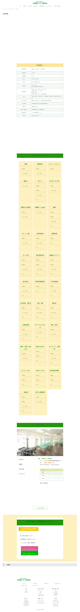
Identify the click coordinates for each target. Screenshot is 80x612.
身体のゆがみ (40, 346)
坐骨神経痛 (40, 233)
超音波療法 (52, 329)
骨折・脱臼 (54, 325)
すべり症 (26, 255)
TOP (24, 583)
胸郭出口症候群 (26, 207)
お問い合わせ (36, 585)
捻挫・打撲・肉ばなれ (25, 348)
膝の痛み (26, 281)
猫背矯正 (23, 168)
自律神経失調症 (54, 370)
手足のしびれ (40, 370)
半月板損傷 (54, 281)
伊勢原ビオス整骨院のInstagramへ (29, 549)
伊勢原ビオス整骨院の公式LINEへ (29, 553)
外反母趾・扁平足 (25, 303)
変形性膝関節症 (40, 281)
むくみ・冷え (26, 370)
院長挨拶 (20, 464)
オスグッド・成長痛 (54, 348)
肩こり (40, 181)
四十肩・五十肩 (54, 181)
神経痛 (26, 392)
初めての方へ (21, 459)
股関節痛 (54, 233)
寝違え (26, 181)
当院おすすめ (58, 583)
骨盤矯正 (37, 190)
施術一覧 (46, 583)
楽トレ (37, 199)
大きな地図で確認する (40, 508)
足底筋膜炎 (25, 325)
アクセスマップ (22, 473)
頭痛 (25, 164)
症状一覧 (35, 583)
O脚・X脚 (40, 303)
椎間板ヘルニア (54, 255)
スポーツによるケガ (40, 326)
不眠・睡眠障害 (40, 392)
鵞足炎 (54, 303)
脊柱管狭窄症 (40, 255)
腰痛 (54, 207)
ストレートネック (54, 164)
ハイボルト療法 (25, 173)
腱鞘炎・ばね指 (40, 207)
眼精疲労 (40, 164)
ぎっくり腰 (25, 233)
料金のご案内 (24, 585)
